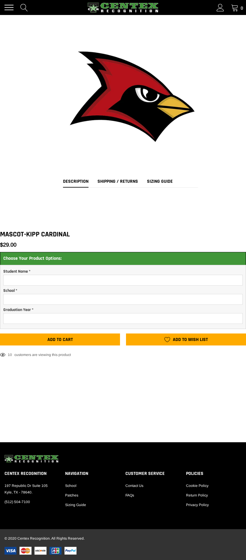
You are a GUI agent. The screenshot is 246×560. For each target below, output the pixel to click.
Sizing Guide (75, 505)
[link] (123, 459)
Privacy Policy (197, 505)
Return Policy (197, 495)
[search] (24, 7)
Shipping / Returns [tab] (118, 182)
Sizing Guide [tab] (160, 182)
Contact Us (134, 486)
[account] (220, 7)
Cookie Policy (197, 486)
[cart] (234, 7)
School (70, 486)
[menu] (9, 7)
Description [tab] (75, 182)
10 (10, 355)
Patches (71, 495)
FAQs (129, 495)
